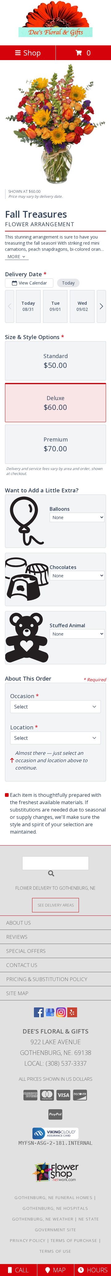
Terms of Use (55, 1251)
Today (68, 283)
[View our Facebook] (39, 1015)
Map (58, 1270)
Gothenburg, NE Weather (43, 1219)
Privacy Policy (27, 1240)
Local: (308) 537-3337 (55, 1063)
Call (20, 1270)
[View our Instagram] (61, 1015)
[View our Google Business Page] (50, 1015)
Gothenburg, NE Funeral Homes (53, 1197)
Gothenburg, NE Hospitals (55, 1208)
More (13, 256)
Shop (32, 53)
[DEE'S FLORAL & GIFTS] (55, 36)
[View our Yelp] (72, 1015)
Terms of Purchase (74, 1240)
